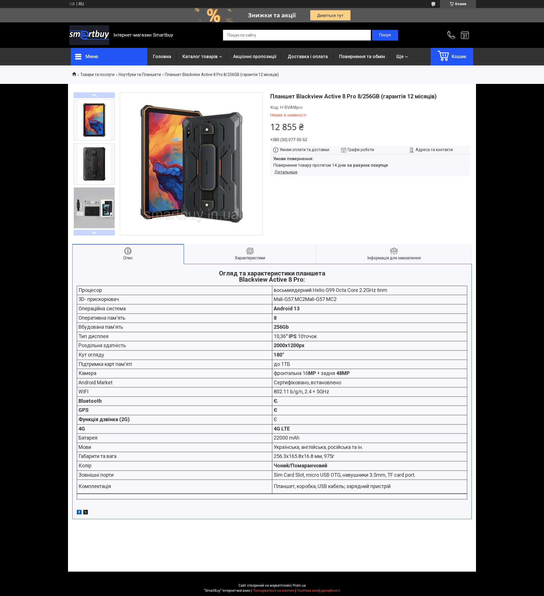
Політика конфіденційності (318, 591)
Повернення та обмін (362, 56)
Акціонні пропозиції (254, 56)
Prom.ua (299, 585)
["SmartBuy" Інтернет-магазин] (89, 35)
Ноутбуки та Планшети (140, 74)
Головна (162, 56)
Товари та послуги (97, 74)
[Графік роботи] (465, 35)
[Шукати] (385, 35)
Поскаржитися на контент (273, 591)
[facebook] (79, 513)
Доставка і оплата (308, 56)
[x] (85, 513)
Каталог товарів (200, 56)
